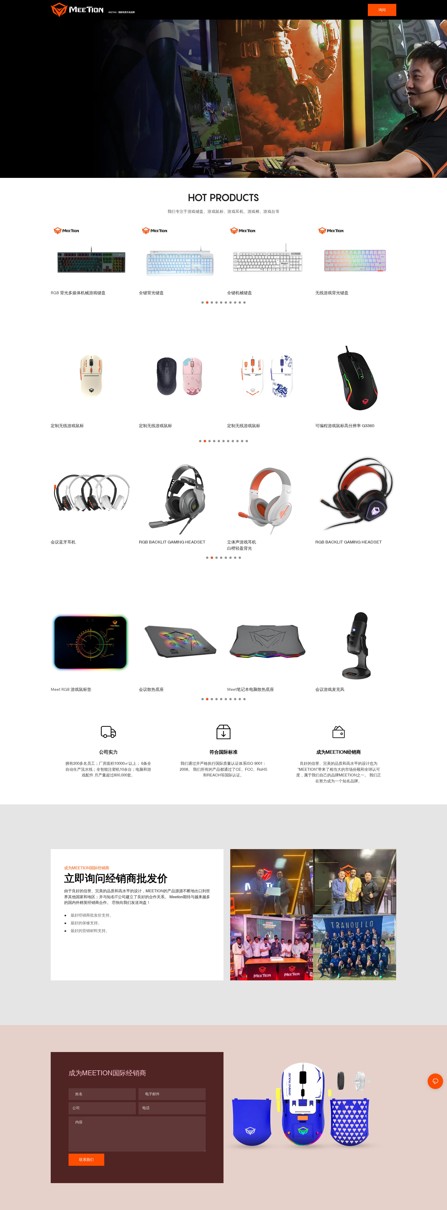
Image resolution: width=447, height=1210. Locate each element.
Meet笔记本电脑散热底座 (250, 689)
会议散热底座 (151, 689)
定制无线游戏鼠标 (67, 425)
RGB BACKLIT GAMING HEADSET (172, 542)
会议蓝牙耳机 (63, 542)
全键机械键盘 (151, 293)
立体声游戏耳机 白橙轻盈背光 (241, 545)
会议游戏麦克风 (329, 689)
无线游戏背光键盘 (243, 293)
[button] (203, 302)
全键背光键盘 (63, 293)
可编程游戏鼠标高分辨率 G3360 (344, 425)
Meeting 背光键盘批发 (335, 293)
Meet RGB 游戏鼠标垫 (71, 689)
